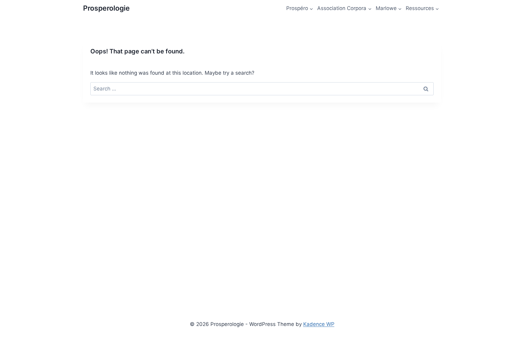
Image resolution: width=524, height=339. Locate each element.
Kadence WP (318, 324)
